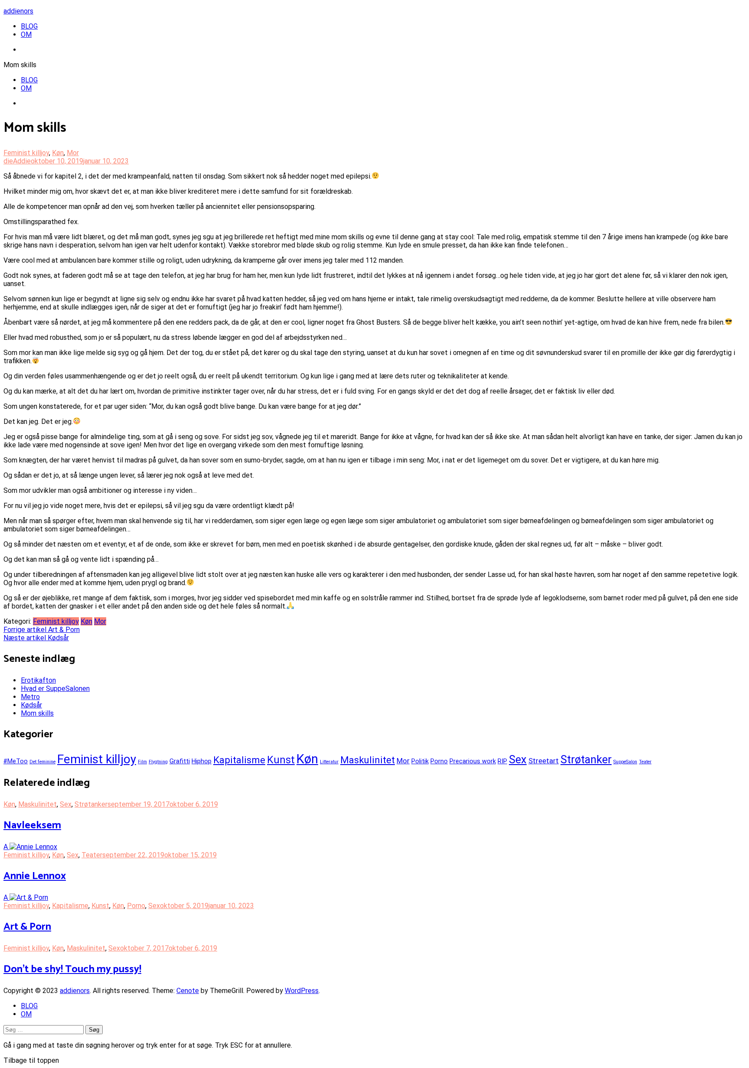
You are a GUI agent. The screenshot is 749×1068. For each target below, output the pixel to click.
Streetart (543, 760)
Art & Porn (41, 629)
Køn (58, 153)
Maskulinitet (367, 759)
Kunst (281, 760)
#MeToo (15, 761)
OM (26, 34)
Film (142, 762)
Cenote (187, 991)
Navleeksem (32, 825)
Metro (30, 697)
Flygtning (158, 762)
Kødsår (36, 638)
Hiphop (202, 761)
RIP (502, 761)
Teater (645, 762)
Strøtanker (586, 759)
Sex (518, 759)
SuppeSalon (625, 762)
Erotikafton (38, 680)
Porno (439, 761)
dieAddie (17, 161)
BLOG (29, 26)
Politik (420, 761)
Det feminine (42, 762)
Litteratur (329, 762)
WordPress (302, 991)
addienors (18, 11)
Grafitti (179, 761)
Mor (73, 153)
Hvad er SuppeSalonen (55, 688)
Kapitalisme (239, 759)
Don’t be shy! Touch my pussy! (72, 969)
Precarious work (472, 761)
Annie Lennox (34, 876)
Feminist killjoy (26, 153)
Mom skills (37, 713)
